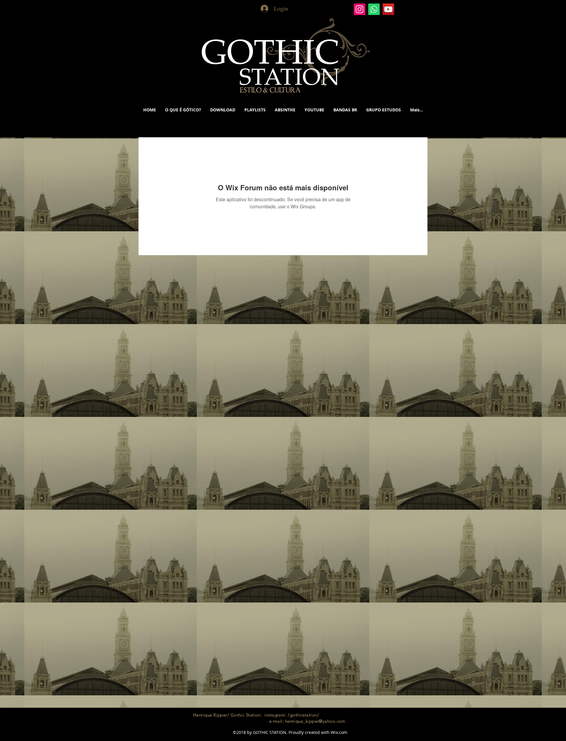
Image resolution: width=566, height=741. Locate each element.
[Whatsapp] (374, 9)
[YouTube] (388, 9)
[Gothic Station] (359, 9)
